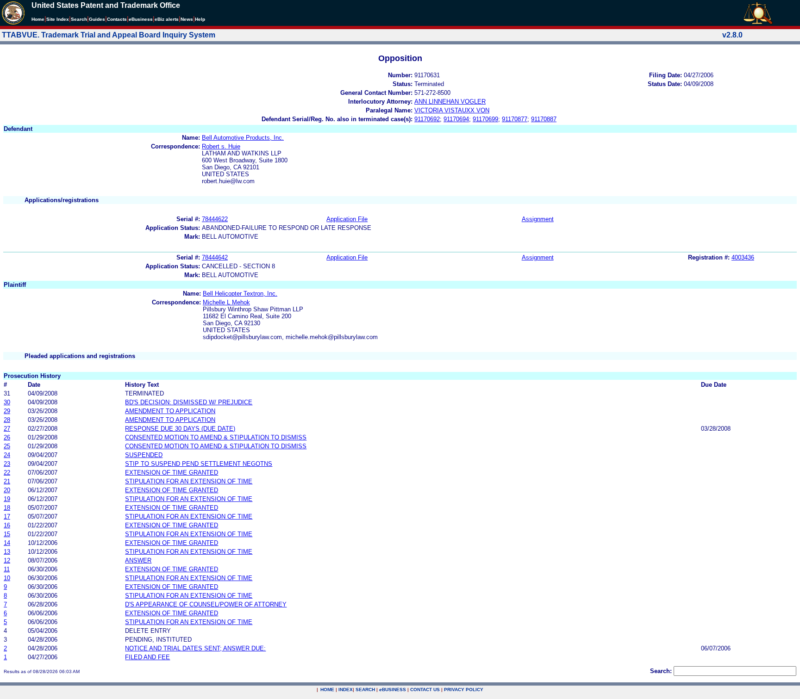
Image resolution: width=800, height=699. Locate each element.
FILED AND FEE (147, 657)
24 (7, 455)
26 (7, 437)
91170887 (543, 119)
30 (7, 402)
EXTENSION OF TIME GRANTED (171, 472)
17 (7, 516)
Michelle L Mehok (226, 302)
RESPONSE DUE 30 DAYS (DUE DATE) (180, 428)
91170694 (456, 119)
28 (7, 419)
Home (37, 19)
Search (79, 19)
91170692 (427, 119)
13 (7, 551)
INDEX (345, 689)
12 (7, 560)
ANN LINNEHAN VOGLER (450, 101)
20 (7, 490)
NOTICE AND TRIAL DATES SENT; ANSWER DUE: (195, 648)
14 (7, 542)
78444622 (215, 219)
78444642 (215, 257)
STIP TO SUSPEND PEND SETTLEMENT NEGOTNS (198, 463)
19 (7, 498)
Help (200, 19)
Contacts (117, 19)
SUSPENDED (143, 455)
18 (7, 507)
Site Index (57, 19)
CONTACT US (425, 689)
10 (7, 578)
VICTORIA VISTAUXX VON (451, 110)
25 (7, 446)
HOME (327, 689)
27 (7, 428)
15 (7, 534)
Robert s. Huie (221, 146)
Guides (97, 19)
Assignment (538, 219)
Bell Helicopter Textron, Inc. (240, 293)
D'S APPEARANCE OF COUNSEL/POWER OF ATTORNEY (206, 604)
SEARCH (365, 689)
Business (141, 19)
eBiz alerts (167, 19)
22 (7, 472)
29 (7, 411)
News (187, 19)
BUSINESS (392, 689)
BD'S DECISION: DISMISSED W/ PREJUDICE (188, 402)
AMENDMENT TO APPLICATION (170, 411)
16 (7, 525)
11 (7, 569)
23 (7, 463)
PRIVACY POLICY (463, 689)
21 (7, 481)
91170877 (514, 119)
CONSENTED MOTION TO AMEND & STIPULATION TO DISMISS (215, 437)
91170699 (485, 119)
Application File (347, 219)
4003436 (742, 257)
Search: (661, 671)
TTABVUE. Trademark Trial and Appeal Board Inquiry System (108, 35)
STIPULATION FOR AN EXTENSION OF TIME (188, 481)
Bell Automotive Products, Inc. (243, 137)
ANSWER (138, 560)
